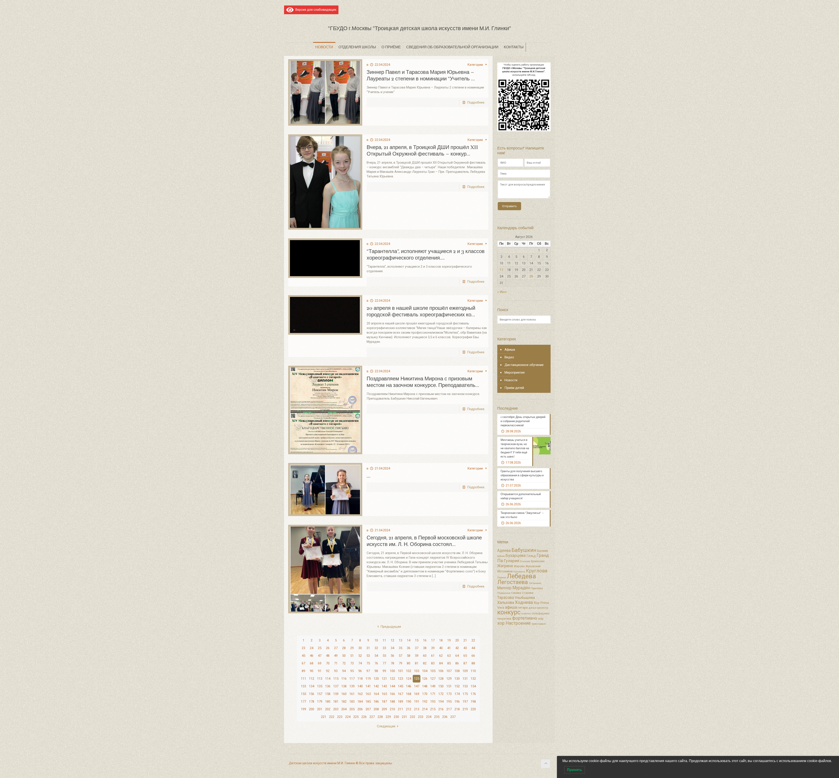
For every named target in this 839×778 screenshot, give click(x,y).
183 (352, 701)
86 (457, 663)
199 (303, 709)
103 (416, 671)
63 (449, 656)
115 (335, 679)
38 (424, 648)
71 (336, 663)
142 (376, 686)
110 (473, 671)
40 (441, 648)
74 (360, 663)
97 (368, 671)
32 (376, 648)
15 (416, 640)
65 (465, 656)
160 (344, 694)
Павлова (537, 588)
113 (319, 679)
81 (416, 663)
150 (441, 686)
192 (424, 701)
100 (392, 671)
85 (449, 663)
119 (368, 679)
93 (336, 671)
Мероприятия (514, 372)
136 (327, 686)
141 (368, 686)
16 (424, 640)
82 (424, 663)
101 (400, 671)
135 (319, 686)
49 (336, 656)
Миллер (504, 588)
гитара (523, 608)
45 (303, 656)
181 (335, 701)
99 (384, 671)
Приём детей (514, 388)
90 (311, 671)
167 (400, 694)
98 (376, 671)
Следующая (386, 726)
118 (360, 679)
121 (384, 679)
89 (303, 671)
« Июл (501, 292)
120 (376, 679)
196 (457, 701)
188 (392, 701)
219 (465, 709)
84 (441, 663)
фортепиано (524, 618)
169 (416, 694)
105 (432, 671)
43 (465, 648)
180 (327, 701)
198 (473, 701)
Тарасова (505, 597)
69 (319, 663)
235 (436, 717)
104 (424, 671)
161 (352, 694)
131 (465, 679)
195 (449, 701)
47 (319, 656)
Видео (509, 357)
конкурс (508, 612)
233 (420, 717)
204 (344, 709)
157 (319, 694)
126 (424, 679)
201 (319, 709)
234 (428, 717)
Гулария (511, 560)
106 (441, 671)
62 (441, 656)
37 (416, 648)
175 (465, 694)
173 (449, 694)
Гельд (531, 556)
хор (540, 618)
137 (335, 686)
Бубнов (501, 556)
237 (453, 717)
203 (335, 709)
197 (465, 701)
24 (311, 648)
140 (360, 686)
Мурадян (521, 587)
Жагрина (505, 566)
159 (335, 694)
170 (424, 694)
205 (352, 709)
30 (360, 648)
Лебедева (521, 576)
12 (392, 640)
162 (360, 694)
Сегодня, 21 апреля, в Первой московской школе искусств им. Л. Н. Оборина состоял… (424, 541)
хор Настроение (514, 623)
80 (408, 663)
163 (368, 694)
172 (441, 694)
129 (449, 679)
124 (408, 679)
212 (408, 709)
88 (473, 663)
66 (473, 656)
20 (457, 640)
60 (424, 656)
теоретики (504, 618)
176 (473, 694)
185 (368, 701)
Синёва (516, 592)
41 (449, 648)
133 (303, 686)
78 (392, 663)
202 (327, 709)
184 (360, 701)
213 (416, 709)
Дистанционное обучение (524, 365)
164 (376, 694)
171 (432, 694)
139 (352, 686)
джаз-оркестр (538, 607)
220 (473, 709)
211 (400, 709)
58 (408, 656)
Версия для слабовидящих (315, 10)
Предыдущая (390, 627)
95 (352, 671)
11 (384, 640)
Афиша (509, 350)
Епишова (525, 561)
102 (408, 671)
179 (319, 701)
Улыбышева (525, 598)
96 (360, 671)
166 (392, 694)
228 (380, 717)
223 (339, 717)
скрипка (526, 613)
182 (344, 701)
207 (368, 709)
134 (311, 686)
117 (352, 679)
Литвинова (535, 583)
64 (457, 656)
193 (432, 701)
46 (311, 656)
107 (449, 671)
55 (384, 656)
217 (449, 709)
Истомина (505, 571)
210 (392, 709)
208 (376, 709)
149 (432, 686)
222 (331, 717)
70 (327, 663)
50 (344, 656)
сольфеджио (541, 613)
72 (344, 663)
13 (400, 640)
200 (311, 709)
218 (457, 709)
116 (344, 679)
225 (356, 717)
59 (416, 656)
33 (384, 648)
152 (457, 686)
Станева (527, 592)
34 (392, 648)
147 (416, 686)
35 (400, 648)
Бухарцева (516, 555)
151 (449, 686)
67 (303, 663)
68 (311, 663)
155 (303, 694)
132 (473, 679)
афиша (511, 607)
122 (392, 679)
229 (388, 717)
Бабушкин (523, 550)
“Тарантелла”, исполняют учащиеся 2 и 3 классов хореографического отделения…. (426, 254)
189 (400, 701)
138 (344, 686)
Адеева (504, 550)
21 (465, 640)
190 (408, 701)
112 (311, 679)
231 (404, 717)
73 (352, 663)
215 (432, 709)
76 (376, 663)
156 (311, 694)
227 (372, 717)
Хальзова (505, 602)
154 (473, 686)
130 (457, 679)
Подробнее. (476, 102)
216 (441, 709)
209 (384, 709)
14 (408, 640)
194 (441, 701)
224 (347, 717)
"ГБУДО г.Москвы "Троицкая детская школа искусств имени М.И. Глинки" (419, 28)
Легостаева (512, 582)
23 (303, 648)
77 (384, 663)
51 (352, 656)
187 (384, 701)
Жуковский (533, 566)
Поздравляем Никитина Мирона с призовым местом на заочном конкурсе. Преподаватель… (423, 381)
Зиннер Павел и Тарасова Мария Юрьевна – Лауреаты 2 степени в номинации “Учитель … (421, 75)
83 (433, 663)
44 (473, 648)
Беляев (542, 551)
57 (400, 656)
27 (336, 648)
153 (465, 686)
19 (449, 640)
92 (327, 671)
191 (416, 701)
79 (400, 663)
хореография (539, 623)
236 (444, 717)
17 (433, 640)
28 (344, 648)
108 (457, 671)
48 (327, 656)
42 (457, 648)
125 (416, 679)
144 (392, 686)
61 (433, 656)
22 (473, 640)
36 (408, 648)
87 (465, 663)
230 (396, 717)
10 (376, 640)
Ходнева (524, 602)
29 (352, 648)
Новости (510, 380)
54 (376, 656)
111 (303, 679)
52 (360, 656)
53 (368, 656)
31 (368, 648)
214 (424, 709)
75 (368, 663)
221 (323, 717)
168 (408, 694)
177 (303, 701)
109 (465, 671)
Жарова (519, 566)
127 (432, 679)
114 (327, 679)
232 (412, 717)
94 (344, 671)
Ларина (501, 577)
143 (384, 686)
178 (311, 701)
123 (400, 679)
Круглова (537, 571)
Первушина (503, 593)
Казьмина (519, 571)
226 (364, 717)
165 (384, 694)
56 (392, 656)
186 (376, 701)
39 (433, 648)
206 (360, 709)
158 (327, 694)
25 (319, 648)
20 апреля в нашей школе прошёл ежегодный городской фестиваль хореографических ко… (421, 311)
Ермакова (537, 561)
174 (457, 694)
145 (400, 686)
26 (327, 648)
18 (441, 640)
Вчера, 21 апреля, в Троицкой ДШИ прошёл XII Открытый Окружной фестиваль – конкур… (422, 150)
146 (408, 686)
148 (424, 686)
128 (441, 679)
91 (319, 671)
